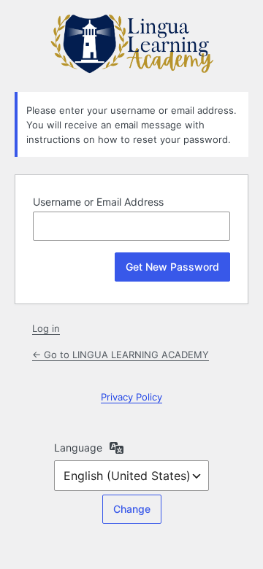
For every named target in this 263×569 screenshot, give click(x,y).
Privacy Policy (131, 397)
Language (78, 447)
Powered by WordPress (131, 43)
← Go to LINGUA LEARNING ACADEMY (120, 354)
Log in (46, 328)
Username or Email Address (98, 202)
